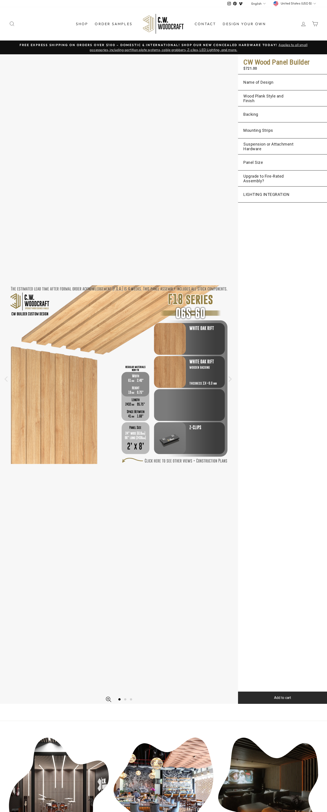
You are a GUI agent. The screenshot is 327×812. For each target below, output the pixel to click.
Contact (205, 24)
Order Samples (113, 24)
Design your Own (244, 24)
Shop (82, 24)
